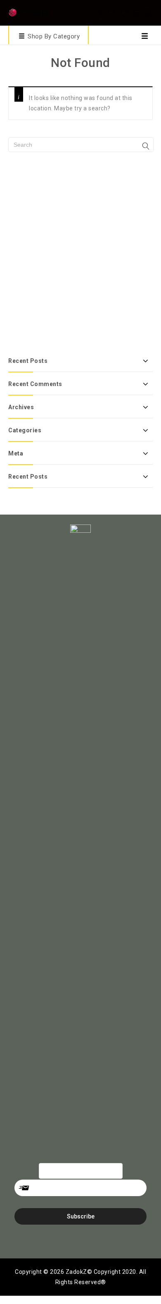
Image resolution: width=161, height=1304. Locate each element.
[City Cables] (29, 12)
